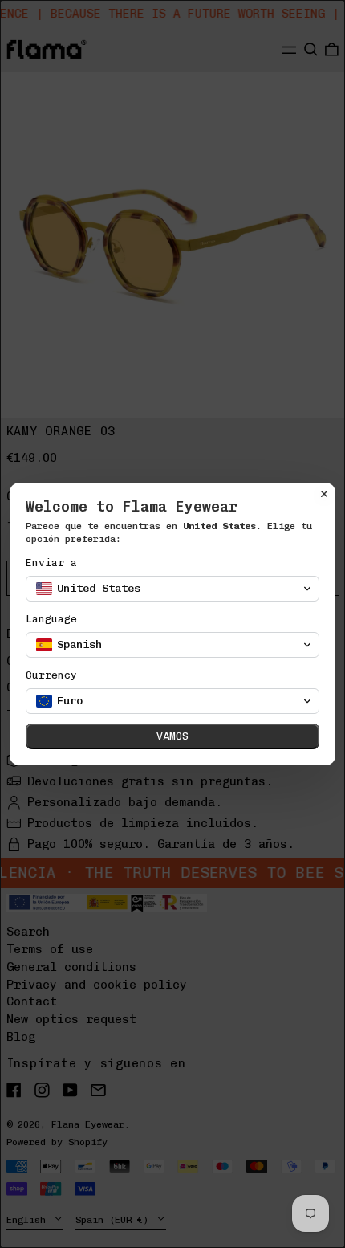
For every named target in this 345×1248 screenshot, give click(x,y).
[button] (172, 589)
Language (51, 619)
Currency (51, 675)
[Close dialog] (324, 494)
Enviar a (51, 563)
